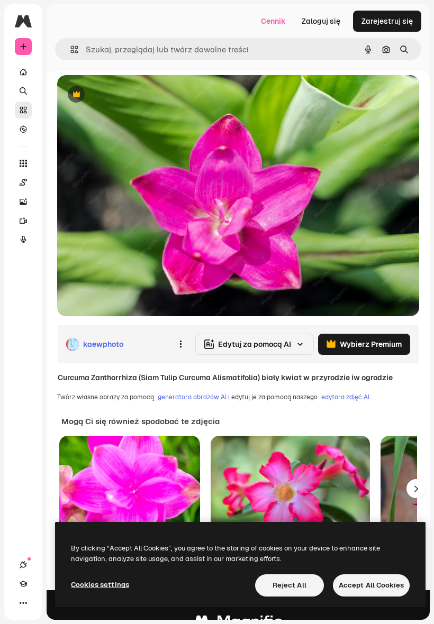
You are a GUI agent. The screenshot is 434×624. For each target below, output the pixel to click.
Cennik (273, 21)
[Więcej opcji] (180, 344)
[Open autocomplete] (70, 49)
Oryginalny (130, 95)
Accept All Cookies (371, 585)
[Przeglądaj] (23, 129)
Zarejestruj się (387, 21)
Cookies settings (100, 584)
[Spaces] (23, 182)
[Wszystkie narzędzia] (23, 163)
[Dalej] (416, 489)
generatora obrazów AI (192, 397)
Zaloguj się (321, 21)
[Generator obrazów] (23, 201)
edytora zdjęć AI (345, 397)
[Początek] (23, 71)
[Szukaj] (23, 90)
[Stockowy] (23, 110)
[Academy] (23, 583)
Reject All (289, 585)
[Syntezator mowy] (23, 239)
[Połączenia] (23, 564)
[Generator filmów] (23, 220)
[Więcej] (23, 602)
